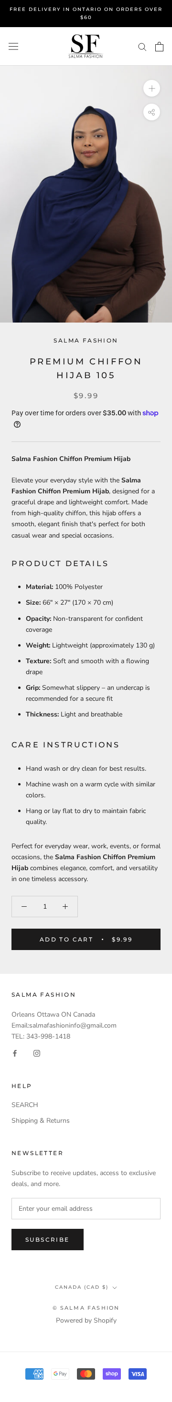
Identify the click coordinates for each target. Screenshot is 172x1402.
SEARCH (24, 1104)
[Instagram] (36, 1052)
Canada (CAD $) (81, 1287)
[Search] (142, 46)
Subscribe (47, 1239)
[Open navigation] (13, 46)
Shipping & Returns (40, 1120)
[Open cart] (159, 46)
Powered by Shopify (86, 1320)
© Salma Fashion (86, 1307)
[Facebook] (14, 1052)
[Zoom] (151, 88)
